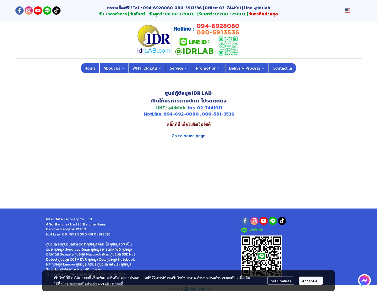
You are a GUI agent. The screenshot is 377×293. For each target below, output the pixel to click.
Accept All (311, 280)
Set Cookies (281, 280)
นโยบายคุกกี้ (114, 283)
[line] (47, 10)
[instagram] (29, 10)
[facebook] (19, 10)
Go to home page (188, 135)
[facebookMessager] (364, 280)
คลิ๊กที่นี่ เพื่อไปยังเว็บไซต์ (189, 124)
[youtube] (38, 10)
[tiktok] (56, 10)
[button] (353, 10)
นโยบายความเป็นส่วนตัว (79, 283)
